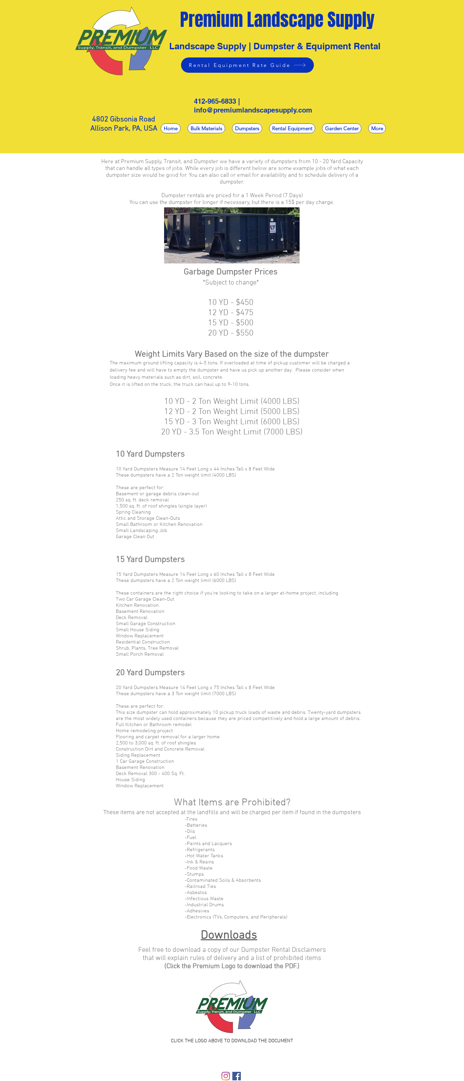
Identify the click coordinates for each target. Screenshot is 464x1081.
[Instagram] (225, 1076)
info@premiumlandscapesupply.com (253, 110)
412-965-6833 (215, 101)
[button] (247, 128)
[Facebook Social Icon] (236, 1076)
